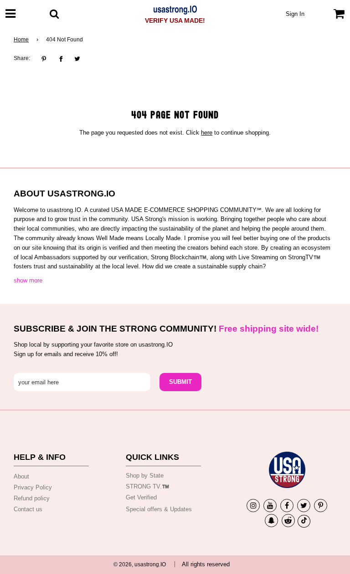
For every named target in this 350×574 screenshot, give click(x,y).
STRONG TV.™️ (147, 486)
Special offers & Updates (159, 509)
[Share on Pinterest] (46, 58)
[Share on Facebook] (60, 58)
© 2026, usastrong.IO (139, 564)
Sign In (295, 13)
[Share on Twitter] (77, 58)
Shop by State (145, 475)
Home (21, 39)
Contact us (28, 509)
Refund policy (32, 498)
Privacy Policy (33, 487)
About (21, 476)
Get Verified (141, 497)
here (206, 132)
